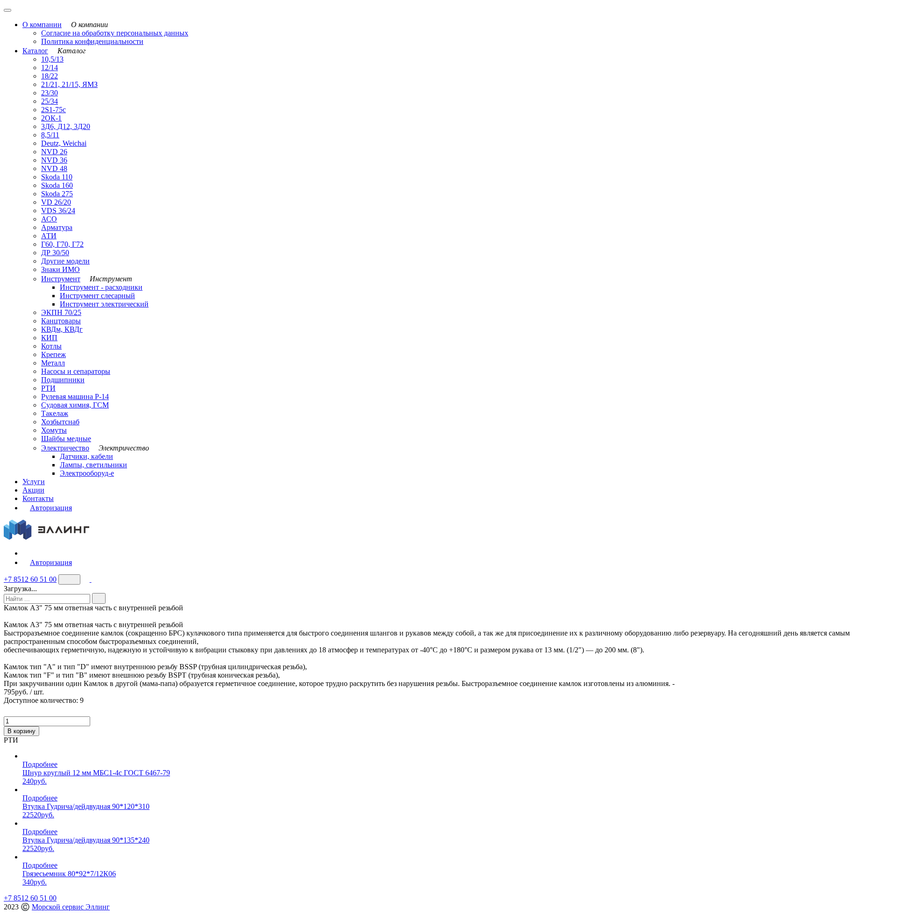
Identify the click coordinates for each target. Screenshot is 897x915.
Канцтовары (61, 321)
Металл (53, 363)
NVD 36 (54, 160)
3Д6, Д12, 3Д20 (65, 126)
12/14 (49, 67)
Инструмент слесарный (97, 296)
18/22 (49, 76)
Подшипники (63, 380)
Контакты (38, 498)
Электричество (65, 448)
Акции (33, 490)
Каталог (35, 51)
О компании (42, 25)
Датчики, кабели (86, 456)
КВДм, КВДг (62, 329)
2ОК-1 (51, 118)
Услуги (33, 482)
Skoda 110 (56, 177)
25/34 (49, 101)
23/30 (49, 93)
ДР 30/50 (55, 253)
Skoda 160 (57, 185)
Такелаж (54, 413)
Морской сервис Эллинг (71, 907)
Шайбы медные (66, 439)
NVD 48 (54, 168)
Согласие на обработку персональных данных (114, 33)
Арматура (56, 227)
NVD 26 (54, 152)
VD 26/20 (56, 202)
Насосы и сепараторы (75, 371)
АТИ (49, 236)
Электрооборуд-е (87, 473)
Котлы (51, 346)
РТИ (48, 388)
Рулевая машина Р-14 (75, 396)
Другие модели (65, 261)
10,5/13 (52, 59)
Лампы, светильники (93, 465)
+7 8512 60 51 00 (30, 579)
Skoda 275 (57, 194)
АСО (49, 219)
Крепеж (53, 354)
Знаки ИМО (60, 269)
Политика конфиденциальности (92, 41)
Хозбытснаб (60, 422)
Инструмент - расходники (101, 287)
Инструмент (60, 279)
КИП (49, 338)
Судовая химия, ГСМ (75, 405)
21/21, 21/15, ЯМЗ (69, 84)
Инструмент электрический (104, 304)
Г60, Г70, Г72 (62, 244)
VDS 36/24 (58, 210)
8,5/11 (50, 135)
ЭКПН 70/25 (61, 312)
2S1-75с (53, 110)
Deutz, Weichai (63, 143)
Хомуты (54, 430)
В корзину (21, 731)
